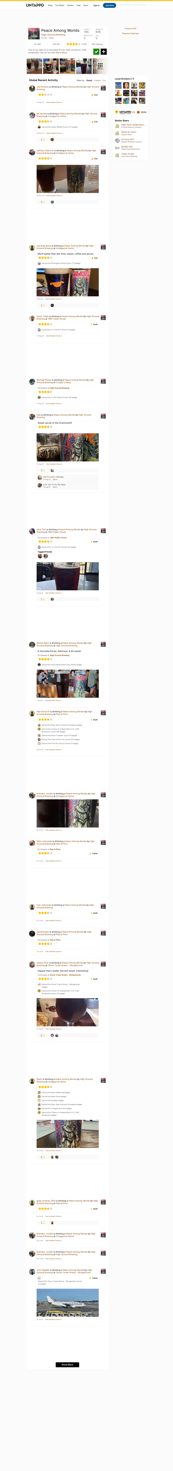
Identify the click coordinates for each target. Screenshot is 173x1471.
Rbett (39, 1079)
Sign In (96, 5)
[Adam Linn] (52, 139)
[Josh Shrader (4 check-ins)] (134, 101)
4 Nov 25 (40, 299)
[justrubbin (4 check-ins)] (118, 101)
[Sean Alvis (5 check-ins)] (118, 93)
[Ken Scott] (52, 1035)
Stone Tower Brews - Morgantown (65, 965)
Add (104, 52)
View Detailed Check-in (54, 102)
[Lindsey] (52, 599)
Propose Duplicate (130, 33)
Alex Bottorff (43, 711)
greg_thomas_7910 (46, 1201)
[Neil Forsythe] (52, 470)
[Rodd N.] (52, 202)
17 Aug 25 (40, 336)
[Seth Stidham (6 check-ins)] (134, 85)
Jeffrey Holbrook (45, 150)
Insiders (70, 5)
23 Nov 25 (40, 133)
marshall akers (44, 246)
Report (55, 479)
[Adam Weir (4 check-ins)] (126, 101)
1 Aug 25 (40, 700)
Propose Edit (130, 28)
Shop (85, 5)
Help (78, 5)
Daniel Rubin (43, 932)
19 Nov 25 (40, 196)
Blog (50, 5)
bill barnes (42, 113)
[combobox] (133, 5)
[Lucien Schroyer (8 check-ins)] (118, 85)
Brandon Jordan (45, 793)
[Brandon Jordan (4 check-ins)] (134, 93)
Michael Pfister (44, 380)
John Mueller (43, 1270)
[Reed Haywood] (52, 1222)
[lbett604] (52, 1157)
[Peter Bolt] (52, 305)
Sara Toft (41, 529)
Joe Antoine (43, 87)
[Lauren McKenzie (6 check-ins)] (126, 85)
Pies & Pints (62, 714)
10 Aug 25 (40, 464)
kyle (39, 415)
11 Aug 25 (40, 403)
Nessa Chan (43, 963)
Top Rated (59, 5)
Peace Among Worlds (72, 87)
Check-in (96, 52)
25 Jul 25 (40, 830)
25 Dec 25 (40, 102)
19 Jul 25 (40, 1319)
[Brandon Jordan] (56, 1157)
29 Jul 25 (40, 749)
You (104, 80)
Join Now (109, 5)
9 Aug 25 (40, 593)
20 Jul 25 (40, 1240)
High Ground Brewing (53, 34)
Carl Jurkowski (44, 905)
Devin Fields (43, 316)
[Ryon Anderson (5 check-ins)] (126, 93)
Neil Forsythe (49, 477)
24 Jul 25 (40, 951)
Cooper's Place (63, 382)
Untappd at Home (57, 116)
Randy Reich (43, 643)
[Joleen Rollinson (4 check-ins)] (142, 101)
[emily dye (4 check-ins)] (142, 93)
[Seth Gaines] (56, 1035)
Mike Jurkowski (44, 841)
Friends (97, 80)
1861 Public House (57, 319)
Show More (61, 52)
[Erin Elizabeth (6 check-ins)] (142, 85)
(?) (133, 112)
